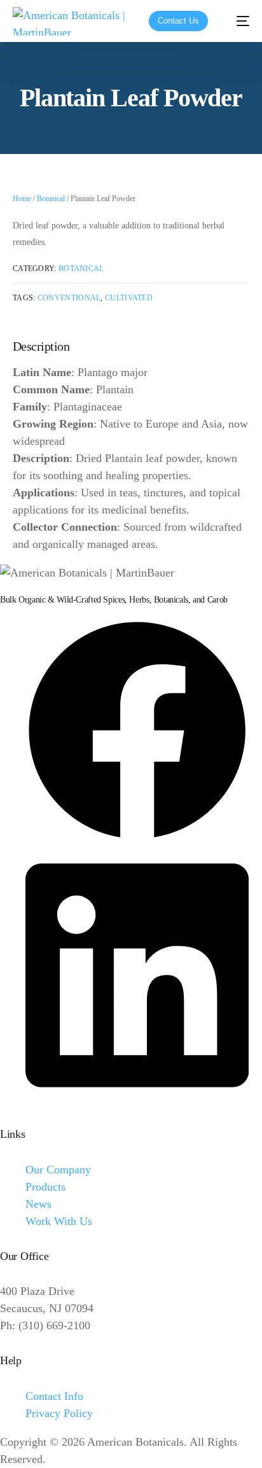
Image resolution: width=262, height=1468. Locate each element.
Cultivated (129, 297)
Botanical (51, 198)
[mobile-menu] (236, 21)
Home (22, 198)
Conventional (69, 297)
